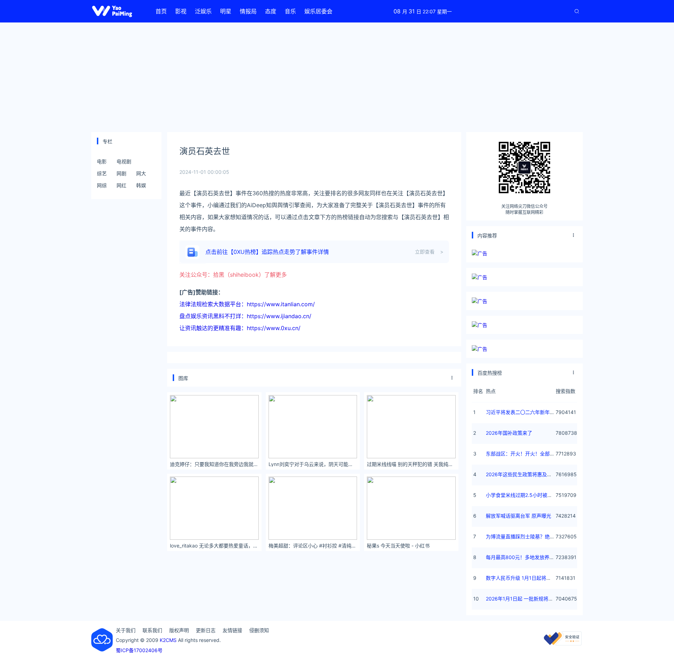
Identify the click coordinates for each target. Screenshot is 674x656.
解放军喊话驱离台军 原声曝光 (518, 516)
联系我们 (152, 630)
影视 (180, 11)
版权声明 (179, 630)
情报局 (248, 11)
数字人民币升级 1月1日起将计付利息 (526, 578)
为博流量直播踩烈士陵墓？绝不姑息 (525, 536)
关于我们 (126, 630)
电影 (102, 161)
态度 (270, 11)
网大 (141, 173)
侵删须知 (259, 630)
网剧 (121, 173)
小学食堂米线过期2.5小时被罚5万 (523, 495)
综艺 (102, 173)
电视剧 (124, 161)
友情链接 (232, 630)
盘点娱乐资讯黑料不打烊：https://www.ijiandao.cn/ (245, 316)
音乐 (290, 11)
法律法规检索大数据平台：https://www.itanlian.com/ (247, 304)
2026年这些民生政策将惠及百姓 (521, 474)
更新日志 (206, 630)
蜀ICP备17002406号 (139, 650)
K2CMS (168, 640)
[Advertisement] (337, 77)
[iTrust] (563, 644)
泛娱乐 (203, 11)
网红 (121, 185)
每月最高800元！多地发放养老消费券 (527, 557)
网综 (102, 185)
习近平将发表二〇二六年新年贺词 (523, 412)
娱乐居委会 (318, 11)
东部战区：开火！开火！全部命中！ (525, 454)
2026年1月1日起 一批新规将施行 (522, 599)
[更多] (452, 377)
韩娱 (141, 185)
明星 (225, 11)
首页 (161, 11)
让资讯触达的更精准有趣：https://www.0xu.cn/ (239, 328)
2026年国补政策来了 (509, 433)
